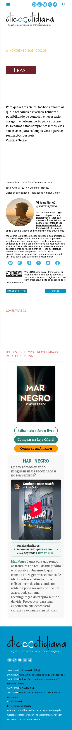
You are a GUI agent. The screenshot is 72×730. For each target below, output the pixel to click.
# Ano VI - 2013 (19, 188)
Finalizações (36, 193)
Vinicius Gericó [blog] (29, 670)
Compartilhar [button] (12, 182)
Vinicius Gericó (52, 193)
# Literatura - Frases (38, 188)
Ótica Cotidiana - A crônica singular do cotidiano (42, 675)
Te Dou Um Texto (27, 688)
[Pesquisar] (64, 4)
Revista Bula (46, 553)
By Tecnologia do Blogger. (19, 706)
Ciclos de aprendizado (17, 193)
